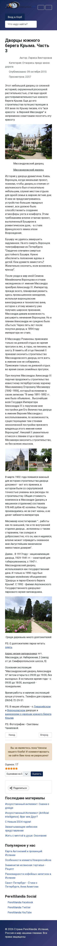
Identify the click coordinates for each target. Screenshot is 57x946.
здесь (8, 647)
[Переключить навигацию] (41, 7)
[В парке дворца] (28, 614)
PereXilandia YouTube (19, 912)
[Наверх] (51, 940)
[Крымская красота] (28, 141)
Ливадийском (42, 706)
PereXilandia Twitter (19, 907)
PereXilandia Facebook (20, 902)
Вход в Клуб (15, 17)
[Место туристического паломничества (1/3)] (16, 460)
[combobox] (21, 24)
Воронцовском (16, 710)
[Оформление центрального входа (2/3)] (40, 460)
